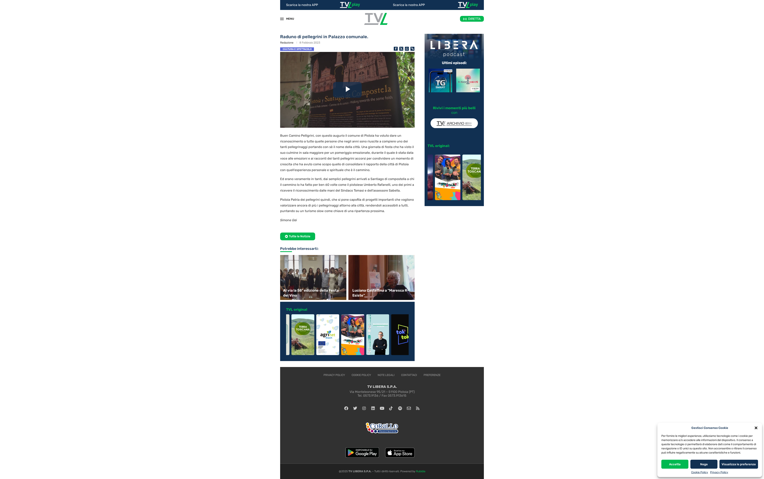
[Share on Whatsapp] (407, 49)
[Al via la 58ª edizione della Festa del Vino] (312, 277)
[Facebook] (346, 408)
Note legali (386, 375)
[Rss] (418, 408)
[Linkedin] (373, 408)
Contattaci (409, 375)
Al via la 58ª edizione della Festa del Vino (311, 293)
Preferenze (432, 375)
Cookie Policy (699, 472)
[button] (756, 428)
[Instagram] (364, 408)
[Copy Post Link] (412, 49)
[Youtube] (382, 408)
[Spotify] (400, 408)
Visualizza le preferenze (739, 464)
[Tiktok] (391, 408)
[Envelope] (409, 408)
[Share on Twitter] (401, 49)
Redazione (286, 42)
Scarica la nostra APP (302, 5)
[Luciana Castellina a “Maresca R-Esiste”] (382, 277)
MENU (288, 18)
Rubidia (420, 471)
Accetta (675, 464)
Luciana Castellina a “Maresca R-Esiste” (380, 293)
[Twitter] (355, 408)
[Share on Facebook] (396, 49)
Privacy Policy (719, 472)
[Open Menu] (282, 19)
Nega (704, 464)
